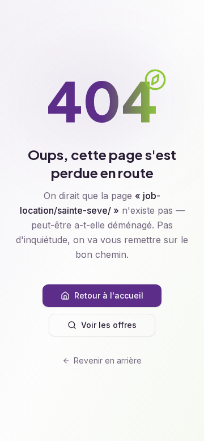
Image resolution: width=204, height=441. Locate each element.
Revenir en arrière (108, 360)
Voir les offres (109, 325)
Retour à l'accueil (108, 295)
